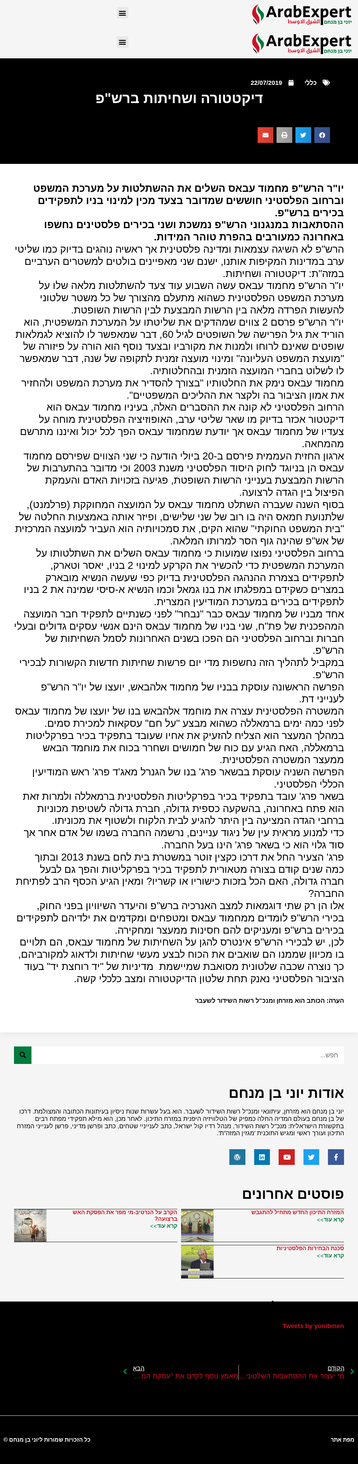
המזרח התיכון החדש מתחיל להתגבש (297, 1212)
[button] (122, 13)
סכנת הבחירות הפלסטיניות (310, 1248)
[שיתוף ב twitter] (303, 135)
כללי (311, 82)
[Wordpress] (237, 1157)
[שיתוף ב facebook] (322, 135)
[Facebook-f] (336, 1157)
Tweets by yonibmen (313, 1325)
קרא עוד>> (330, 1219)
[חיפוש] (22, 1055)
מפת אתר (343, 1440)
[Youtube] (287, 1157)
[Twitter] (311, 1157)
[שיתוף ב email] (265, 135)
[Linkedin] (262, 1157)
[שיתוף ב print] (284, 135)
